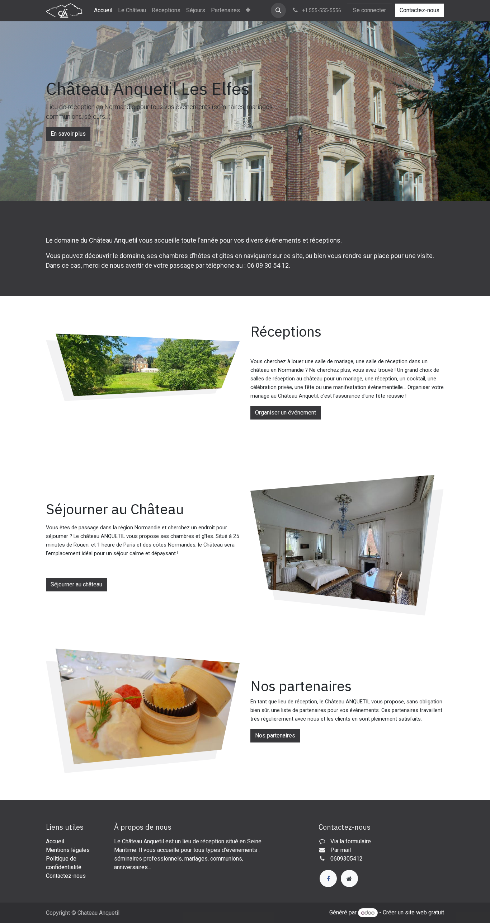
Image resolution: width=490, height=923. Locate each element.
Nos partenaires (275, 735)
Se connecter (369, 10)
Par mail (340, 850)
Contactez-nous (419, 10)
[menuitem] (103, 10)
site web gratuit (424, 912)
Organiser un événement (285, 412)
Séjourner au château (76, 584)
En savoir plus (68, 133)
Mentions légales (68, 850)
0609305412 (346, 858)
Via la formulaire (350, 841)
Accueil (55, 841)
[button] (278, 10)
